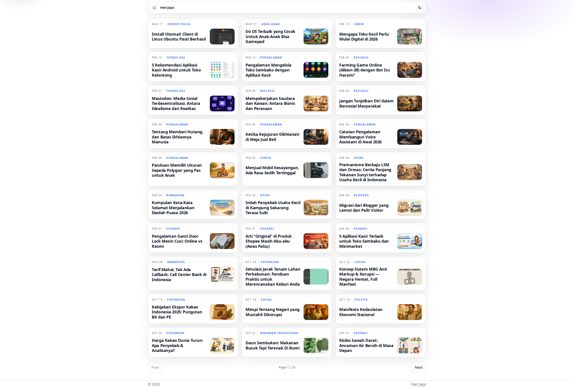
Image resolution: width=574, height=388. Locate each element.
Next (419, 367)
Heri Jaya (418, 384)
